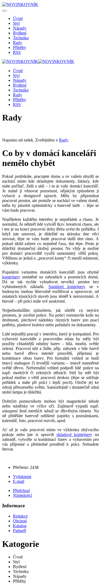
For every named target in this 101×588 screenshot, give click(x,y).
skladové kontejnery (74, 434)
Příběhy (19, 47)
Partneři (19, 530)
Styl (16, 23)
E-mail (18, 481)
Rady (17, 42)
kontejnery (11, 277)
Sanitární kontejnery (66, 286)
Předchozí (21, 490)
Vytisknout (22, 476)
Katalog (19, 525)
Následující (22, 495)
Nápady (19, 28)
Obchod (20, 521)
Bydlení (19, 33)
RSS (17, 52)
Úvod (18, 18)
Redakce (20, 516)
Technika (21, 38)
